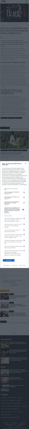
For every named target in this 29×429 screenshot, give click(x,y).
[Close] (26, 163)
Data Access (14, 265)
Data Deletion (7, 265)
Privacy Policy (22, 265)
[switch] (23, 192)
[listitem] (14, 189)
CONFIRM (8, 260)
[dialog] (14, 214)
